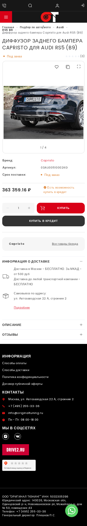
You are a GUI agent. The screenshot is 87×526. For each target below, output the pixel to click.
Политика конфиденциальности (25, 377)
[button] (6, 17)
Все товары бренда (65, 244)
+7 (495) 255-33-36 (24, 406)
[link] (8, 27)
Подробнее (22, 307)
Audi (60, 27)
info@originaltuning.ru (25, 413)
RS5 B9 (7, 30)
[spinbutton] (18, 208)
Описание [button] (11, 325)
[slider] (72, 56)
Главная (8, 27)
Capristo (47, 160)
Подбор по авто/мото (35, 27)
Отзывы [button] (10, 334)
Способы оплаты (14, 363)
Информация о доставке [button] (26, 261)
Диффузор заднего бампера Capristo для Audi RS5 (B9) (42, 32)
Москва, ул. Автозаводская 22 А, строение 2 (41, 399)
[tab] (43, 261)
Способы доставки (15, 370)
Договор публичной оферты (22, 384)
